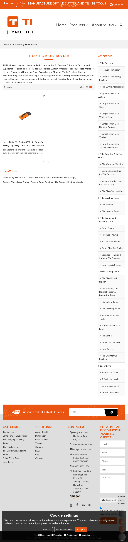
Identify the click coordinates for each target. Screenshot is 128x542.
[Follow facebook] (77, 505)
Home (61, 25)
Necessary (45, 535)
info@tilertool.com (82, 449)
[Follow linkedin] (83, 505)
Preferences (71, 535)
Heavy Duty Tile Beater (14, 177)
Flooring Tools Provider (42, 182)
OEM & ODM (41, 439)
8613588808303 (81, 454)
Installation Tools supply (64, 177)
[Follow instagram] (89, 505)
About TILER (41, 432)
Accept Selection (63, 529)
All (13, 44)
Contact (39, 458)
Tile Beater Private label (39, 177)
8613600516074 (81, 458)
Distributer (40, 436)
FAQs (37, 450)
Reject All (46, 529)
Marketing (85, 535)
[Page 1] (43, 161)
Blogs (38, 454)
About (97, 25)
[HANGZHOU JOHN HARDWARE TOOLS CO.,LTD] (18, 24)
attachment (110, 500)
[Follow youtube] (71, 505)
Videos (38, 443)
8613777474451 (81, 461)
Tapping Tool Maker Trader (16, 182)
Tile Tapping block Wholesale (69, 182)
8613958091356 (81, 466)
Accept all (81, 529)
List (87, 87)
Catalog (39, 447)
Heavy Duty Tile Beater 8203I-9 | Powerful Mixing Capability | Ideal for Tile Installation (23, 144)
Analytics (58, 535)
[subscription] (110, 412)
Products (77, 25)
